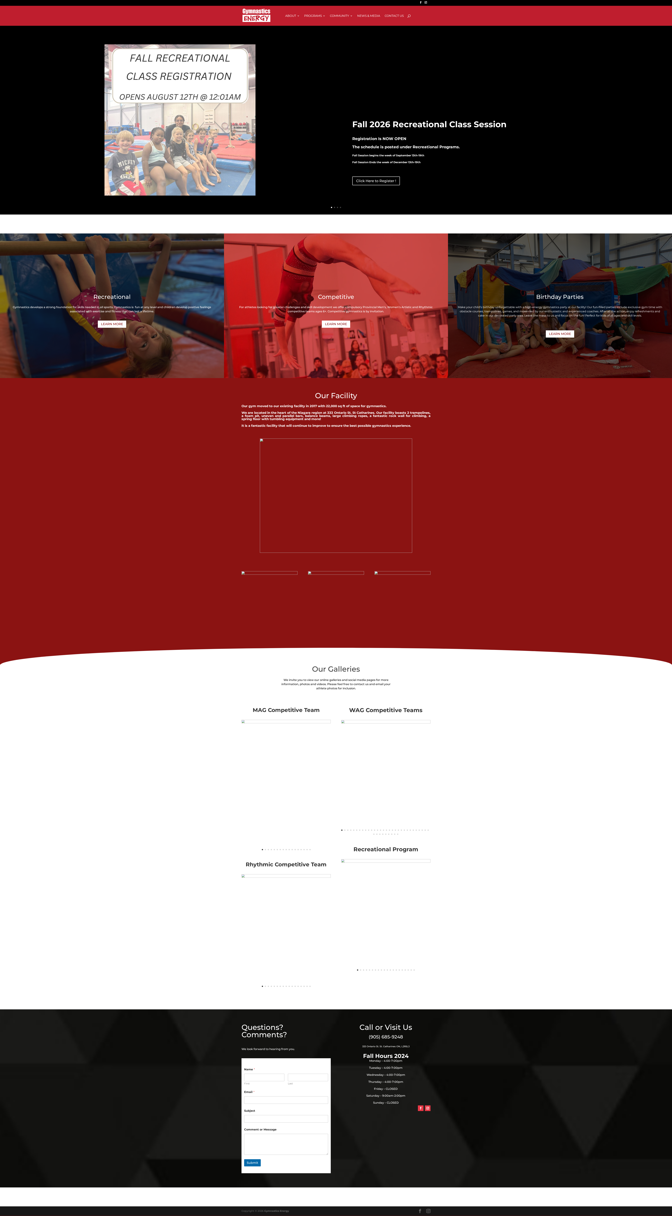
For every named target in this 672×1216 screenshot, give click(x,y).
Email (249, 1092)
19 (395, 830)
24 (410, 830)
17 (310, 849)
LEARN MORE (112, 324)
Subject (249, 1110)
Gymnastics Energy (276, 1210)
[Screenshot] (385, 722)
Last (290, 1083)
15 (304, 849)
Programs (313, 16)
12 (295, 849)
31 (373, 834)
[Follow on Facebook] (421, 1108)
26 (416, 830)
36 (388, 834)
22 (404, 830)
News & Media (368, 16)
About (290, 16)
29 (425, 830)
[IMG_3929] (286, 876)
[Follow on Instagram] (427, 1108)
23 (407, 830)
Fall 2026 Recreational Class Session (429, 124)
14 (301, 849)
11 (292, 849)
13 (298, 849)
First (247, 1083)
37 (391, 834)
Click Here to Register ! (376, 181)
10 (289, 849)
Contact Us (394, 16)
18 (392, 830)
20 (398, 830)
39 (397, 834)
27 (419, 830)
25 (413, 830)
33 (379, 834)
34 (382, 834)
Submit (252, 1162)
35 (385, 834)
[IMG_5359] (286, 722)
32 (376, 834)
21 (401, 830)
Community (339, 16)
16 (307, 849)
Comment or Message (260, 1129)
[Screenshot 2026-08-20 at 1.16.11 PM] (385, 861)
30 (428, 830)
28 (422, 830)
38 (394, 834)
